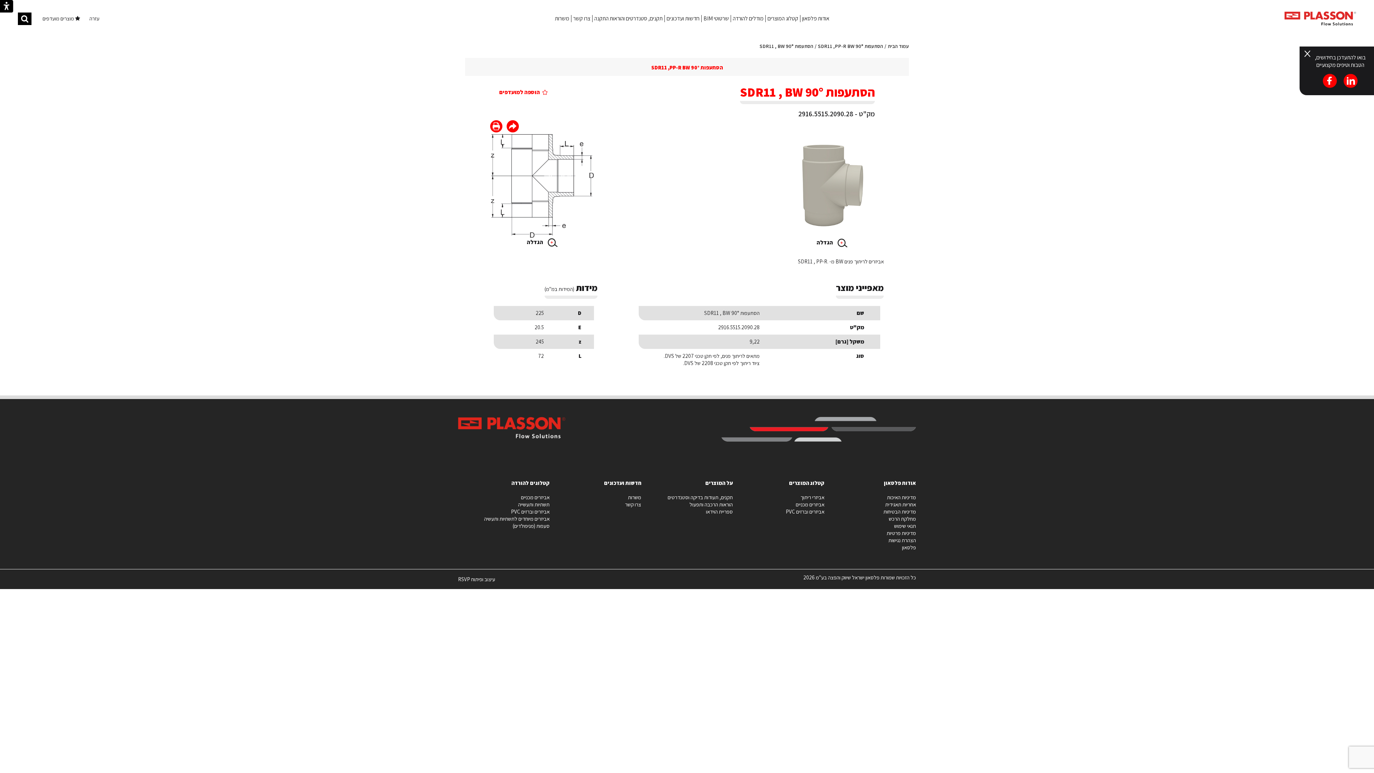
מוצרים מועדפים (59, 18)
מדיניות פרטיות (901, 533)
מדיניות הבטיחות (899, 511)
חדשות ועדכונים (683, 18)
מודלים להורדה (748, 18)
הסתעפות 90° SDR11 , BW (786, 46)
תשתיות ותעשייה (534, 504)
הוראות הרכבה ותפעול (711, 504)
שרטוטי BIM (716, 18)
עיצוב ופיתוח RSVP (476, 582)
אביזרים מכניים (810, 504)
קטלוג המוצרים (783, 18)
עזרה (94, 18)
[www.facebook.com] (513, 127)
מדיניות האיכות (901, 497)
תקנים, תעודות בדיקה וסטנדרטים (700, 497)
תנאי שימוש (905, 525)
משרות (562, 18)
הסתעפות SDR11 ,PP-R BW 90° (850, 46)
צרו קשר (581, 18)
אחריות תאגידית (900, 504)
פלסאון (909, 547)
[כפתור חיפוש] (24, 19)
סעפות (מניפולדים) (531, 525)
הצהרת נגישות (902, 540)
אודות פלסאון (815, 18)
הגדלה (825, 242)
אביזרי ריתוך (812, 497)
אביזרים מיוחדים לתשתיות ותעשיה (517, 518)
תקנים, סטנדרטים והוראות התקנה (628, 18)
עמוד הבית (898, 46)
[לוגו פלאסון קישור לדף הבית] (1320, 18)
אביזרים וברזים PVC (805, 511)
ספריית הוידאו (719, 511)
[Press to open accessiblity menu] (6, 7)
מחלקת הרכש (902, 518)
